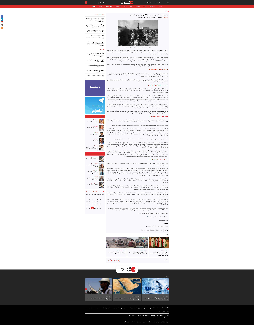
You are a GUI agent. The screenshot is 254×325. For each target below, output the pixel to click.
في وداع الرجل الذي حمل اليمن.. (92, 158)
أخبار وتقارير (152, 6)
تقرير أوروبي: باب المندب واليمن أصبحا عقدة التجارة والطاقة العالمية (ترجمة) (127, 298)
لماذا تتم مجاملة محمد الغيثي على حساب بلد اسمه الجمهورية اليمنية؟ (92, 148)
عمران (168, 311)
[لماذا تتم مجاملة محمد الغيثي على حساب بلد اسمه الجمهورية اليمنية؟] (101, 148)
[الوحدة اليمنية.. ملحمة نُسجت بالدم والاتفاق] (101, 165)
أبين (139, 308)
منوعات (138, 6)
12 (89, 202)
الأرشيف (162, 322)
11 (92, 202)
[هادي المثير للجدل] (101, 134)
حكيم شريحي (95, 176)
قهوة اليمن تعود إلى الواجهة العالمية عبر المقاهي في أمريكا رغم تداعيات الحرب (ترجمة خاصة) (95, 36)
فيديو (125, 6)
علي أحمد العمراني (94, 119)
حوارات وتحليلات (108, 6)
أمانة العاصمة (156, 308)
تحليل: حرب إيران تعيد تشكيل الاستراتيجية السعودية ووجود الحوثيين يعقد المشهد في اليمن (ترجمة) (96, 43)
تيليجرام (154, 226)
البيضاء (135, 308)
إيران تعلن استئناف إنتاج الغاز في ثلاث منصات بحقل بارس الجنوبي (95, 71)
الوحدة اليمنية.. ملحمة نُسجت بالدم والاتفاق (92, 165)
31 (87, 208)
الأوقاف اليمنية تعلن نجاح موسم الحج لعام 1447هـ (95, 76)
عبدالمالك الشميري (94, 163)
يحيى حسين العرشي (94, 126)
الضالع (164, 311)
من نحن (157, 322)
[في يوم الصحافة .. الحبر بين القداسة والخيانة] (101, 178)
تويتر (162, 226)
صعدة (94, 308)
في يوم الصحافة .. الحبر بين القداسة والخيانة (92, 178)
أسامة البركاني (95, 170)
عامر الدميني (95, 132)
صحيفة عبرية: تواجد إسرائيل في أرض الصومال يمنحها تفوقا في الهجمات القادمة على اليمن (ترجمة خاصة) (159, 253)
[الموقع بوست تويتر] (2, 19)
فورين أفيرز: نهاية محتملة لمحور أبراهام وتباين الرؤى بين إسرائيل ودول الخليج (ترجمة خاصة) (95, 25)
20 (100, 206)
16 (95, 204)
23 (92, 206)
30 (89, 208)
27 (97, 208)
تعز (148, 308)
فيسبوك (166, 226)
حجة (97, 308)
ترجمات (100, 6)
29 (92, 208)
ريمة (106, 308)
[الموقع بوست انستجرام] (2, 25)
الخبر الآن (126, 322)
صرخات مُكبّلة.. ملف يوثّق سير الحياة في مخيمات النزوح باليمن (96, 65)
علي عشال (96, 139)
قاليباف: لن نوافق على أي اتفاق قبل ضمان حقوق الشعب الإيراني (95, 60)
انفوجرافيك (118, 6)
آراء (145, 6)
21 (97, 206)
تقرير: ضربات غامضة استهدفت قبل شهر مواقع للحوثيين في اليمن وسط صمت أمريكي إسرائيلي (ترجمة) (95, 19)
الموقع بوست (165, 17)
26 (100, 208)
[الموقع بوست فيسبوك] (2, 16)
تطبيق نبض (149, 226)
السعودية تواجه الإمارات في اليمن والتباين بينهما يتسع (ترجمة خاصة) (117, 252)
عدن (151, 308)
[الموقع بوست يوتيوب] (2, 22)
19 (87, 204)
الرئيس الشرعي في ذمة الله (92, 127)
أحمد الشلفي (95, 145)
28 (95, 208)
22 (95, 206)
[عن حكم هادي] (101, 141)
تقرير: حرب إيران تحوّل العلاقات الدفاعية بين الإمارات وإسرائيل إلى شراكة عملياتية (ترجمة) (95, 31)
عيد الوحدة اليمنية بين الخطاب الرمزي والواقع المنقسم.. (92, 172)
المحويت (102, 308)
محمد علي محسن (94, 157)
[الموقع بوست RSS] (2, 28)
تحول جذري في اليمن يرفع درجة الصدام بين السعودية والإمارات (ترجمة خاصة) (138, 252)
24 (89, 206)
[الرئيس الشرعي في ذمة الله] (101, 128)
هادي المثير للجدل (94, 134)
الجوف (89, 308)
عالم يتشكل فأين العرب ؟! (93, 184)
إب (142, 308)
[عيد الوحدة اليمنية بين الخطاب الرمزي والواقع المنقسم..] (101, 172)
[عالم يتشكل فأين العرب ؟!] (101, 185)
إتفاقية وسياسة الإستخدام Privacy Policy (145, 322)
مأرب (86, 308)
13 (87, 202)
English (93, 6)
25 (87, 206)
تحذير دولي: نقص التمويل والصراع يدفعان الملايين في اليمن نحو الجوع (99, 298)
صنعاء (110, 308)
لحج (145, 308)
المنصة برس (132, 322)
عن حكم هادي (95, 140)
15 (97, 204)
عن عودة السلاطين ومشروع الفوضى (92, 121)
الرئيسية (160, 6)
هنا (148, 217)
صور (131, 6)
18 (89, 204)
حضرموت (127, 308)
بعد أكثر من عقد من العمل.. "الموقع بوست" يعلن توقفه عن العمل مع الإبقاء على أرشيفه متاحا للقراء (95, 54)
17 (92, 204)
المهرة (122, 308)
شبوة (131, 308)
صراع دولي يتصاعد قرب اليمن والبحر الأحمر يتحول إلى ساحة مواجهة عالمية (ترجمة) (156, 298)
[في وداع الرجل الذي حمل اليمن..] (101, 159)
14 (100, 204)
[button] (168, 289)
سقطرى (159, 311)
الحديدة (117, 308)
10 (95, 202)
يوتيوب (158, 226)
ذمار (113, 308)
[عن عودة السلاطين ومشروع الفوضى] (101, 121)
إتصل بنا (167, 322)
